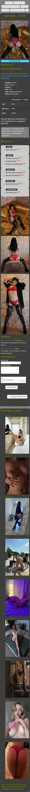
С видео (24, 6)
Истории (5, 10)
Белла (7, 456)
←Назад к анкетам (17, 397)
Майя (7, 578)
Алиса (7, 700)
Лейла (7, 659)
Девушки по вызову (8, 787)
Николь (7, 415)
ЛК (27, 10)
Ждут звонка (19, 2)
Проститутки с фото (17, 789)
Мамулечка (9, 497)
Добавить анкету (17, 10)
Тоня (7, 537)
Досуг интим (6, 784)
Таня (7, 741)
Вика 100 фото (10, 619)
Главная (9, 2)
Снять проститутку (17, 784)
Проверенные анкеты (10, 6)
